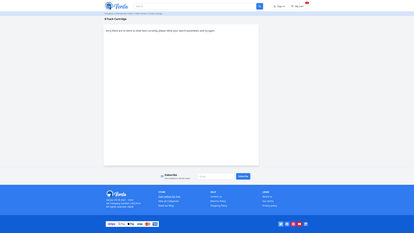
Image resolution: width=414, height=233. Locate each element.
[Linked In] (305, 224)
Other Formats (141, 13)
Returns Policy (218, 201)
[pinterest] (293, 224)
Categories (109, 13)
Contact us (216, 196)
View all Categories (168, 201)
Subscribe (243, 176)
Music (131, 13)
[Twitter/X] (280, 224)
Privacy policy (269, 205)
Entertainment (121, 13)
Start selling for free (169, 196)
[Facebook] (287, 224)
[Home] (129, 193)
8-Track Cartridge (155, 13)
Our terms (268, 201)
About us (267, 196)
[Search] (259, 6)
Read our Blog (166, 205)
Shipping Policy (218, 205)
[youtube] (299, 224)
